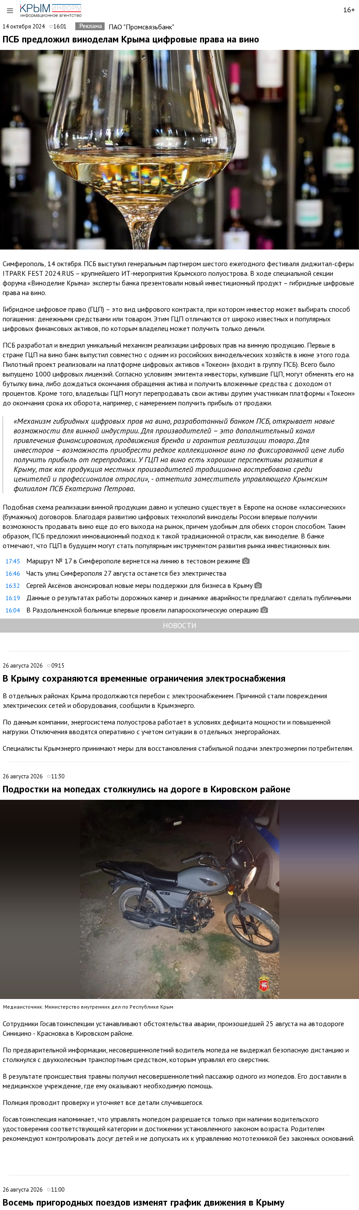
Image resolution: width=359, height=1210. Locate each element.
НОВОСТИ (180, 625)
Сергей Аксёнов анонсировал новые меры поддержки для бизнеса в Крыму (139, 585)
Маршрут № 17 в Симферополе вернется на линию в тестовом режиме (133, 560)
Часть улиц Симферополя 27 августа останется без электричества (126, 573)
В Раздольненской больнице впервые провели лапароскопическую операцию (142, 609)
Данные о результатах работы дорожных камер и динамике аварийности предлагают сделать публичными (188, 597)
